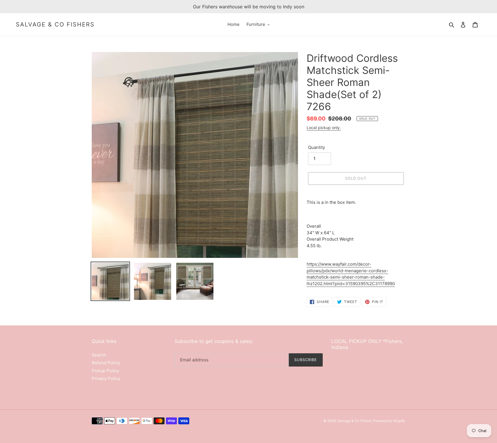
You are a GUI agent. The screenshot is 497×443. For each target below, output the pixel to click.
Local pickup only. (324, 127)
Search (99, 355)
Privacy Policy (106, 378)
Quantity (316, 147)
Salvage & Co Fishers (55, 24)
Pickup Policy (105, 370)
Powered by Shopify (389, 421)
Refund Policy (106, 362)
